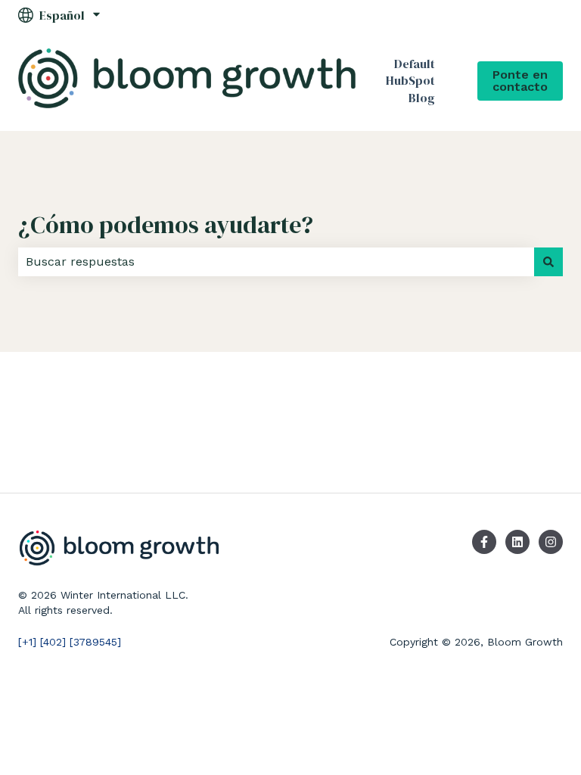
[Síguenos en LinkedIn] (517, 542)
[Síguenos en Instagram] (551, 542)
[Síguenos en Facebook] (484, 542)
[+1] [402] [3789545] (69, 642)
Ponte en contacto (520, 80)
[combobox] (276, 261)
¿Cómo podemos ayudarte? (165, 224)
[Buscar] (548, 261)
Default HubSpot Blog (410, 80)
